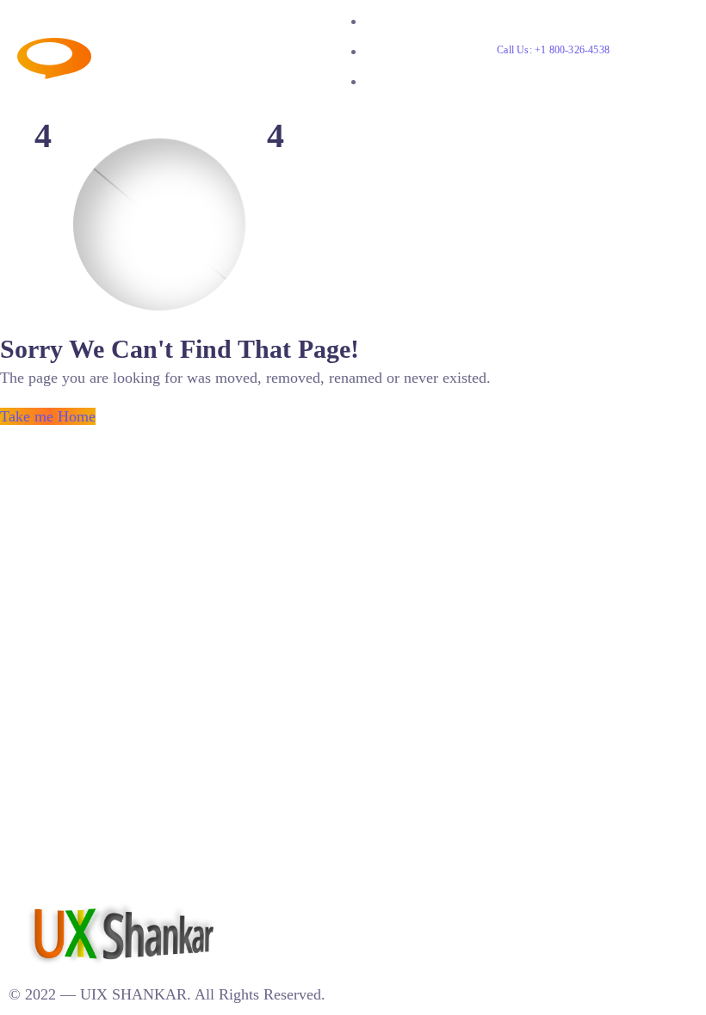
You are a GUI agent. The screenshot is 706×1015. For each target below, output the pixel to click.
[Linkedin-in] (258, 910)
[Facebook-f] (312, 910)
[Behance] (276, 910)
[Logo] (145, 49)
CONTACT (398, 81)
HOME (385, 21)
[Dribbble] (294, 910)
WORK (386, 51)
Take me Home (48, 416)
